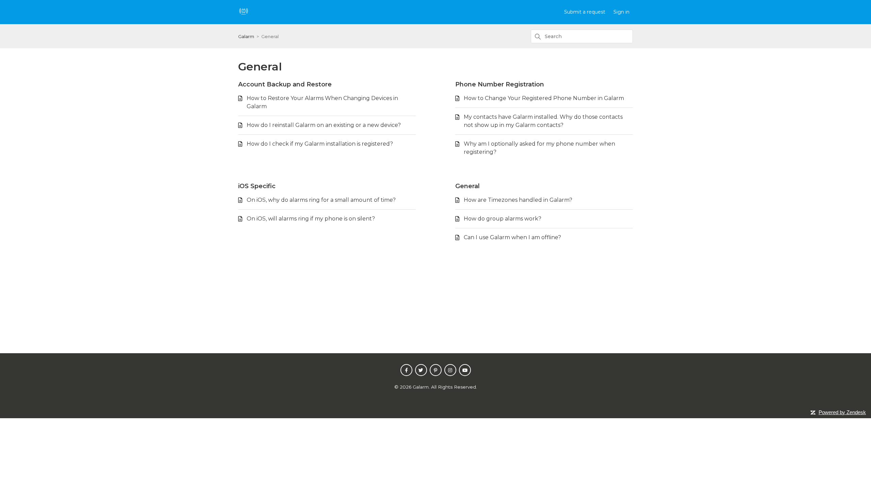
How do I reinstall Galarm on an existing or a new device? (324, 125)
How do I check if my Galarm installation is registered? (320, 144)
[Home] (243, 14)
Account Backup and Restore (285, 84)
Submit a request (584, 12)
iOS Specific (257, 186)
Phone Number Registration (499, 84)
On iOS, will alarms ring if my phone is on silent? (311, 218)
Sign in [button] (621, 12)
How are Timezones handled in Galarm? (518, 200)
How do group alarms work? (502, 218)
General (467, 186)
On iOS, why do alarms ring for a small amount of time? (321, 200)
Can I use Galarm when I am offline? (512, 237)
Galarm (246, 36)
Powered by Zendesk (842, 412)
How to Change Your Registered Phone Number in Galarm (544, 98)
